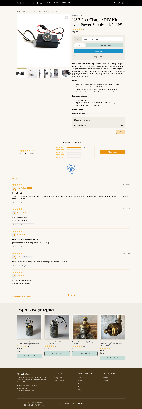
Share (122, 132)
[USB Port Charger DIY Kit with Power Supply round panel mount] (43, 40)
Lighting (48, 2)
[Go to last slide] (17, 73)
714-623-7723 (23, 388)
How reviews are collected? (21, 297)
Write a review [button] (112, 152)
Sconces (105, 378)
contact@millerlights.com (26, 390)
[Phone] (43, 405)
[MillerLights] (29, 2)
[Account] (119, 2)
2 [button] (68, 295)
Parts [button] (55, 2)
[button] (115, 2)
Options (78, 39)
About (80, 378)
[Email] (39, 405)
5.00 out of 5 (35, 151)
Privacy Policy (58, 378)
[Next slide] (69, 73)
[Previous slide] (17, 327)
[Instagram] (28, 405)
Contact (70, 2)
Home (18, 11)
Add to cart (105, 45)
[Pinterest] (36, 405)
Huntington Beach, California (28, 385)
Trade (80, 393)
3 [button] (71, 295)
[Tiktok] (32, 405)
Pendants (105, 381)
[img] (17, 185)
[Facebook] (25, 405)
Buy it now (98, 51)
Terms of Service (59, 381)
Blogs (80, 390)
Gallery (63, 2)
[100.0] (71, 168)
